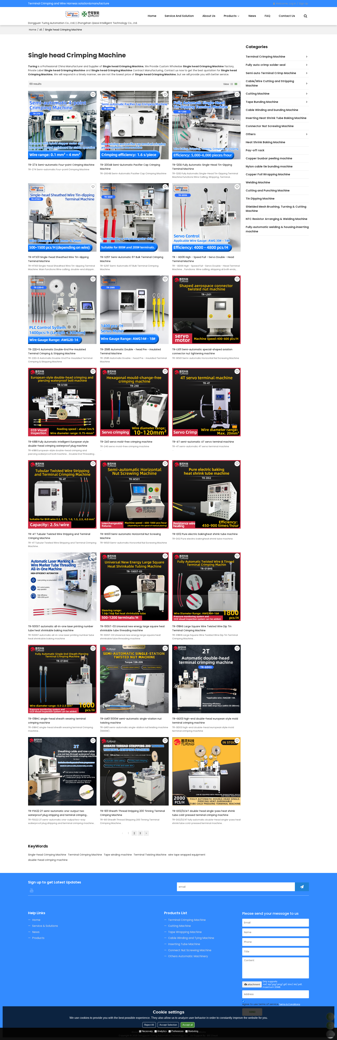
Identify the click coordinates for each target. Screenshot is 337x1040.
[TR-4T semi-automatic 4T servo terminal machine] (206, 402)
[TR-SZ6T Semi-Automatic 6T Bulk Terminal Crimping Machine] (134, 217)
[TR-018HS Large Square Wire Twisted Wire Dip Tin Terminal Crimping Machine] (206, 586)
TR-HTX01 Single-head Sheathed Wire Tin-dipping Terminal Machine (58, 259)
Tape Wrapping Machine (185, 932)
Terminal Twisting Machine (150, 854)
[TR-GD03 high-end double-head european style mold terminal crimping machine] (206, 679)
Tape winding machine (118, 854)
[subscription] (302, 886)
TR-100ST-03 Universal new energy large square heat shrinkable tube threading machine (132, 628)
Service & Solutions (45, 926)
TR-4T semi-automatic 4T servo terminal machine (203, 441)
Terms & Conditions (289, 1004)
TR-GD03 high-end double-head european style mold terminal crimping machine (205, 720)
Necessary (147, 1031)
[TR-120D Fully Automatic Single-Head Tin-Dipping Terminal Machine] (206, 125)
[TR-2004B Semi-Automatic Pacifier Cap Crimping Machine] (134, 125)
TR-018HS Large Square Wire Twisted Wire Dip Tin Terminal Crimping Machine (202, 628)
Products (230, 16)
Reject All (149, 1025)
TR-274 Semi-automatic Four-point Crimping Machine (61, 165)
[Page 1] (122, 833)
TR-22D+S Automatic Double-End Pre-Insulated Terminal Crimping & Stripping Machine (57, 351)
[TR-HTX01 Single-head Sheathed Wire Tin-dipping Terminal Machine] (62, 217)
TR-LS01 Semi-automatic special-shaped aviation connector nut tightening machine (202, 351)
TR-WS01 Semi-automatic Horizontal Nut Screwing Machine (130, 536)
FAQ (267, 16)
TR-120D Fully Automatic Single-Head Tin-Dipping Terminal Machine (202, 167)
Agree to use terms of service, (271, 1004)
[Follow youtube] (31, 890)
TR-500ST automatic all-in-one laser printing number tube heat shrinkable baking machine (60, 628)
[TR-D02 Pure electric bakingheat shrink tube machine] (206, 494)
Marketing (193, 1031)
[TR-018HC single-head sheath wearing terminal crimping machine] (62, 679)
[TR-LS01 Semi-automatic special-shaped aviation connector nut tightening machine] (206, 310)
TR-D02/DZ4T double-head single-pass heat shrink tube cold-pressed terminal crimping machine (203, 813)
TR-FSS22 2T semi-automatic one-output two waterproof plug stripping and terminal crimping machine (57, 813)
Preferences (177, 1031)
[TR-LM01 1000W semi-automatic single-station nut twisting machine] (134, 679)
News (252, 16)
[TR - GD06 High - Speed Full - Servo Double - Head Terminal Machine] (206, 217)
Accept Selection (168, 1025)
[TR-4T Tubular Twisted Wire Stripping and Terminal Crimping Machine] (62, 494)
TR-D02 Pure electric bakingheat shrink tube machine (205, 534)
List (232, 84)
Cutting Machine (179, 926)
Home (152, 16)
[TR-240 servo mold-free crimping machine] (134, 402)
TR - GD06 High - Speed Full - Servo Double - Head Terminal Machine (203, 259)
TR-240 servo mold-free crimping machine (126, 441)
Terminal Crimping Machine (85, 854)
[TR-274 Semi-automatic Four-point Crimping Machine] (62, 125)
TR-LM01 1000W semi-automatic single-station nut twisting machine (131, 720)
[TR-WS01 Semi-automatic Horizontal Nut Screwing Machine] (134, 494)
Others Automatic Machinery (188, 956)
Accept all (188, 1025)
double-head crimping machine (48, 860)
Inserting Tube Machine (184, 944)
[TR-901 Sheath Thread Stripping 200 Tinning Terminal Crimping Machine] (134, 771)
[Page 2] (146, 833)
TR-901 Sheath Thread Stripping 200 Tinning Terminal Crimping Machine (132, 813)
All (40, 29)
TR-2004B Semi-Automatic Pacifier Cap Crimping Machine (130, 167)
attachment (253, 984)
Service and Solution (179, 16)
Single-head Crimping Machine (47, 854)
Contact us (287, 16)
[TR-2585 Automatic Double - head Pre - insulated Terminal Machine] (134, 310)
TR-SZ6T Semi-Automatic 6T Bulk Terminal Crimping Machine (131, 259)
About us (208, 16)
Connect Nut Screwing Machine (189, 950)
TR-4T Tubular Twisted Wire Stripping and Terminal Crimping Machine (59, 536)
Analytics (162, 1031)
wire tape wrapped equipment (186, 854)
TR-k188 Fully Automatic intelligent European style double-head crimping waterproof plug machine (58, 444)
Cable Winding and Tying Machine (191, 938)
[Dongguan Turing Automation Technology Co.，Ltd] (82, 14)
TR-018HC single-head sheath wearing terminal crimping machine (57, 720)
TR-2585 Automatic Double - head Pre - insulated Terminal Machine (130, 351)
